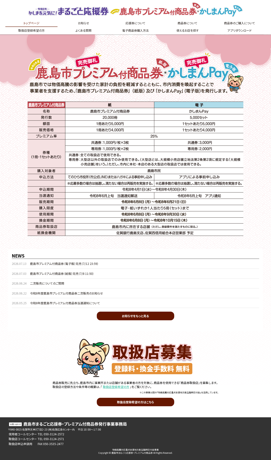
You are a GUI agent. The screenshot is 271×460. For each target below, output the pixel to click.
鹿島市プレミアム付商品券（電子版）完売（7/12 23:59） (64, 263)
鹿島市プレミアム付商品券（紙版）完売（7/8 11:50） (62, 273)
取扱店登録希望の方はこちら (135, 402)
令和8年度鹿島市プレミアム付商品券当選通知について (65, 303)
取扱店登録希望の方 (116, 387)
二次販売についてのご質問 (47, 283)
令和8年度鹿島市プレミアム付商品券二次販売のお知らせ (66, 293)
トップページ (31, 23)
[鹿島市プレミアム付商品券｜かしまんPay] (135, 10)
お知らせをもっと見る (135, 316)
